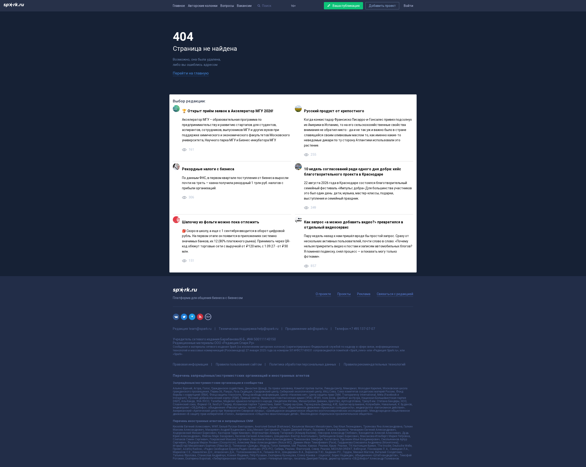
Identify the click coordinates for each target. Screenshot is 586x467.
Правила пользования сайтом (239, 364)
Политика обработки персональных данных (302, 364)
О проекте (323, 294)
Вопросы (227, 6)
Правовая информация (190, 364)
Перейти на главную (191, 73)
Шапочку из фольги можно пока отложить (220, 222)
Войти (408, 6)
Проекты (344, 294)
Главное (179, 6)
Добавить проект (382, 6)
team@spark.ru (200, 329)
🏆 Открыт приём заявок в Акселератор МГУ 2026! (227, 111)
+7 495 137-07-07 (362, 329)
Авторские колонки (202, 6)
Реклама (363, 294)
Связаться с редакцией (395, 294)
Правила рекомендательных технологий (374, 364)
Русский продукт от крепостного (334, 111)
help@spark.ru (267, 329)
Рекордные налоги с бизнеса (208, 169)
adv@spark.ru (317, 329)
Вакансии (244, 6)
